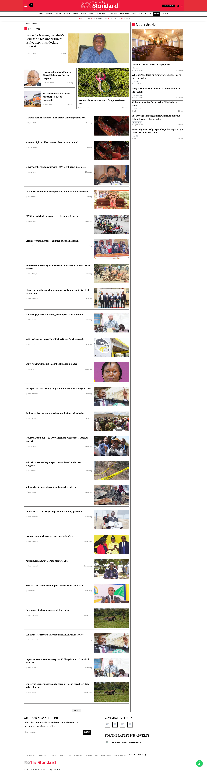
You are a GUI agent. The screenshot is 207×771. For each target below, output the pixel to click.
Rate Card (52, 755)
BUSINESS (67, 13)
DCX (70, 755)
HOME (41, 13)
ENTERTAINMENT (102, 13)
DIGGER (164, 13)
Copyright (88, 755)
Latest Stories (146, 24)
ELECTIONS (114, 13)
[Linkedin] (123, 724)
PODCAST (148, 13)
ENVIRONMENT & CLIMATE (128, 13)
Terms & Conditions (120, 755)
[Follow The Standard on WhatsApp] (199, 763)
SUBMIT (87, 732)
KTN (141, 13)
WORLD (75, 13)
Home (28, 24)
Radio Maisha (96, 18)
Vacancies (62, 755)
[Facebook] (108, 724)
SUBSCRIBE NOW (168, 5)
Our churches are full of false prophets (151, 64)
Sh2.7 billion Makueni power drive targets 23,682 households (57, 96)
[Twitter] (116, 724)
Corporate (31, 755)
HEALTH (83, 13)
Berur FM (125, 18)
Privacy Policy (106, 755)
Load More (76, 710)
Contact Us (41, 755)
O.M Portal (78, 755)
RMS (96, 755)
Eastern (34, 24)
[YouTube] (131, 724)
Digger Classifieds (121, 742)
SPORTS (91, 13)
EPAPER (156, 13)
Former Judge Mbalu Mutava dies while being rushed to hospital (57, 75)
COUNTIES (49, 13)
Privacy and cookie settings (138, 755)
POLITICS (58, 13)
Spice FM (111, 18)
